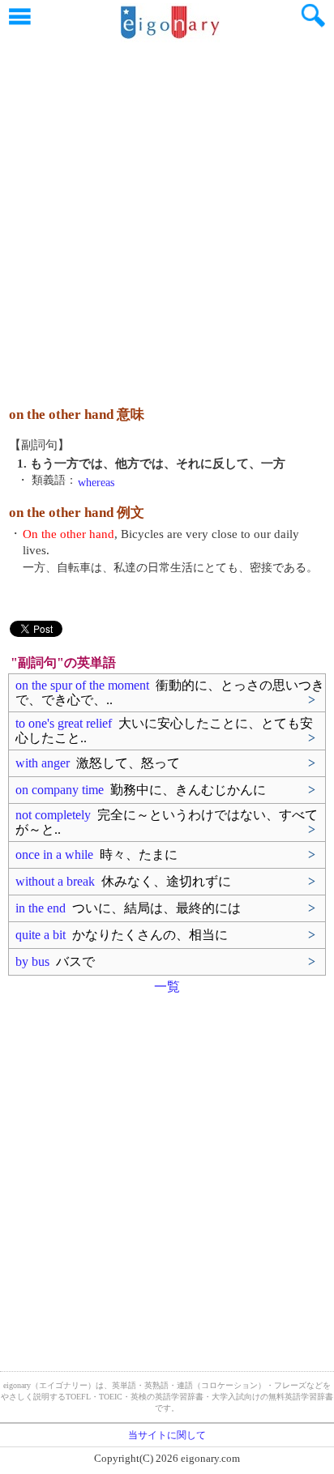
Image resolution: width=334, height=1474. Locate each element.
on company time (140, 790)
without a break (123, 881)
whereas (96, 482)
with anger (97, 763)
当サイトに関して (167, 1435)
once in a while (96, 854)
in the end (128, 908)
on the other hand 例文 (76, 512)
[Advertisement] (167, 215)
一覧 (167, 986)
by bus (55, 961)
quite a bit (121, 935)
